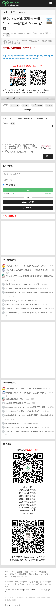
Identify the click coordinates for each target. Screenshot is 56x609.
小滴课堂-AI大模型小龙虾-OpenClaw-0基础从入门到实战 (26, 308)
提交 (48, 156)
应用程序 (38, 105)
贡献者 (19, 572)
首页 (5, 12)
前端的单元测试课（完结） (15, 399)
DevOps (21, 12)
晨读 (26, 572)
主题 (12, 12)
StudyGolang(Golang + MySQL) (25, 589)
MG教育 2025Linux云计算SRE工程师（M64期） (23, 304)
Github (33, 572)
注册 (12, 193)
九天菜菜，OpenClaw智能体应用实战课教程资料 (23, 288)
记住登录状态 (10, 185)
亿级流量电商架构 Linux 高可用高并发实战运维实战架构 (26, 266)
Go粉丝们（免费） (37, 559)
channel (6, 33)
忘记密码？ (49, 193)
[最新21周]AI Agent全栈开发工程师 (18, 300)
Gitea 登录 (28, 207)
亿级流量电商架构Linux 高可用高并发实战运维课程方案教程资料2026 (29, 278)
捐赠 (30, 574)
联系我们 (22, 574)
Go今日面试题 (10, 216)
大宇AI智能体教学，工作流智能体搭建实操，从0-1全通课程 (27, 312)
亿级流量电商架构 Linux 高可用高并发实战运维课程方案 (25, 393)
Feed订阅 (44, 574)
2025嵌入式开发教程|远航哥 (15, 403)
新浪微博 (42, 572)
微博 (14, 98)
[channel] (49, 20)
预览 (12, 123)
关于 (6, 572)
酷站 (36, 574)
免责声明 (13, 574)
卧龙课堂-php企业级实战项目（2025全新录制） (22, 284)
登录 (25, 118)
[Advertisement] (21, 237)
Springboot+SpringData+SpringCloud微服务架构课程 (25, 407)
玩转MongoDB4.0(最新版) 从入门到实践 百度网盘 (23, 388)
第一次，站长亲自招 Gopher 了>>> (19, 47)
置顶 (8, 36)
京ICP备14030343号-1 (13, 605)
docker (15, 105)
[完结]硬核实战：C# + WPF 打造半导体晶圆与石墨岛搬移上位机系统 (29, 294)
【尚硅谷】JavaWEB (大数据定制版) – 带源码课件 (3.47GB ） (28, 270)
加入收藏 (6, 98)
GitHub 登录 (29, 202)
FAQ (12, 572)
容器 (50, 105)
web (26, 105)
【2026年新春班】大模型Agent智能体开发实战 (22, 411)
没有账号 (40, 118)
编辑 (5, 123)
